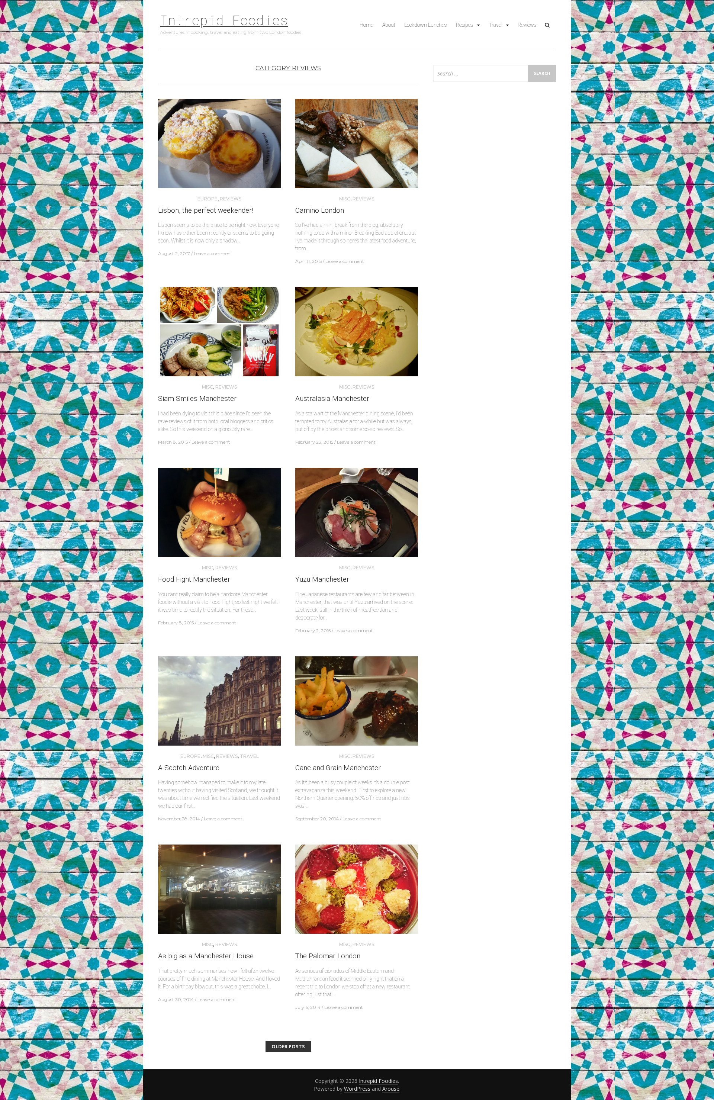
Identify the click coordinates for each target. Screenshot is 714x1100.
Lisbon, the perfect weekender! (205, 210)
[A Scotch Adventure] (219, 703)
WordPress (357, 1088)
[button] (219, 143)
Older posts (288, 1046)
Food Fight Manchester (194, 579)
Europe (207, 199)
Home (366, 25)
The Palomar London (327, 956)
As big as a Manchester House (206, 956)
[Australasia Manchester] (356, 334)
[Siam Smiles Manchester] (219, 334)
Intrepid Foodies (224, 20)
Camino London (319, 210)
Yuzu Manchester (322, 579)
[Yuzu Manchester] (356, 515)
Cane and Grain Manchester (338, 767)
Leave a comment (213, 253)
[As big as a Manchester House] (219, 892)
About (388, 25)
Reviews (527, 25)
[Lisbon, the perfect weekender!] (219, 146)
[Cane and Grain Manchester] (356, 703)
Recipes (464, 25)
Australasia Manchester (332, 398)
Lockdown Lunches (425, 25)
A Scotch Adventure (188, 767)
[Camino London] (356, 146)
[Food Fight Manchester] (219, 515)
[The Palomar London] (356, 892)
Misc (344, 199)
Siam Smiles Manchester (197, 398)
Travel (495, 25)
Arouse (390, 1088)
